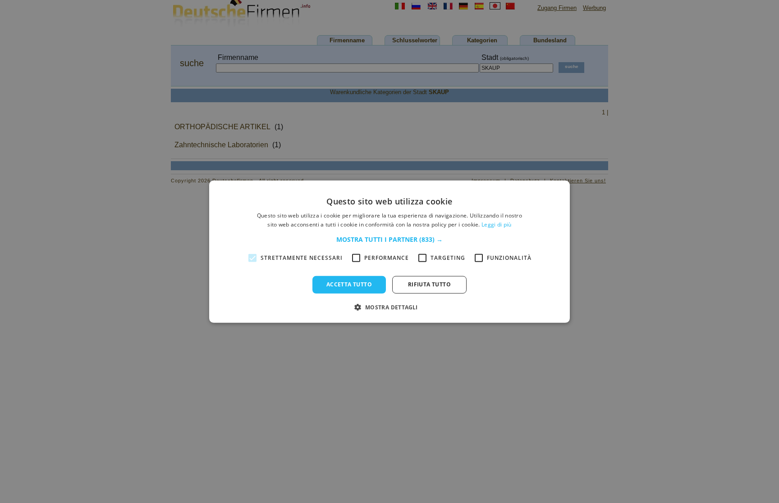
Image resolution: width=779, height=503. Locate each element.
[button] (389, 240)
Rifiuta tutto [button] (429, 284)
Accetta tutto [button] (349, 284)
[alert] (389, 251)
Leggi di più (496, 224)
